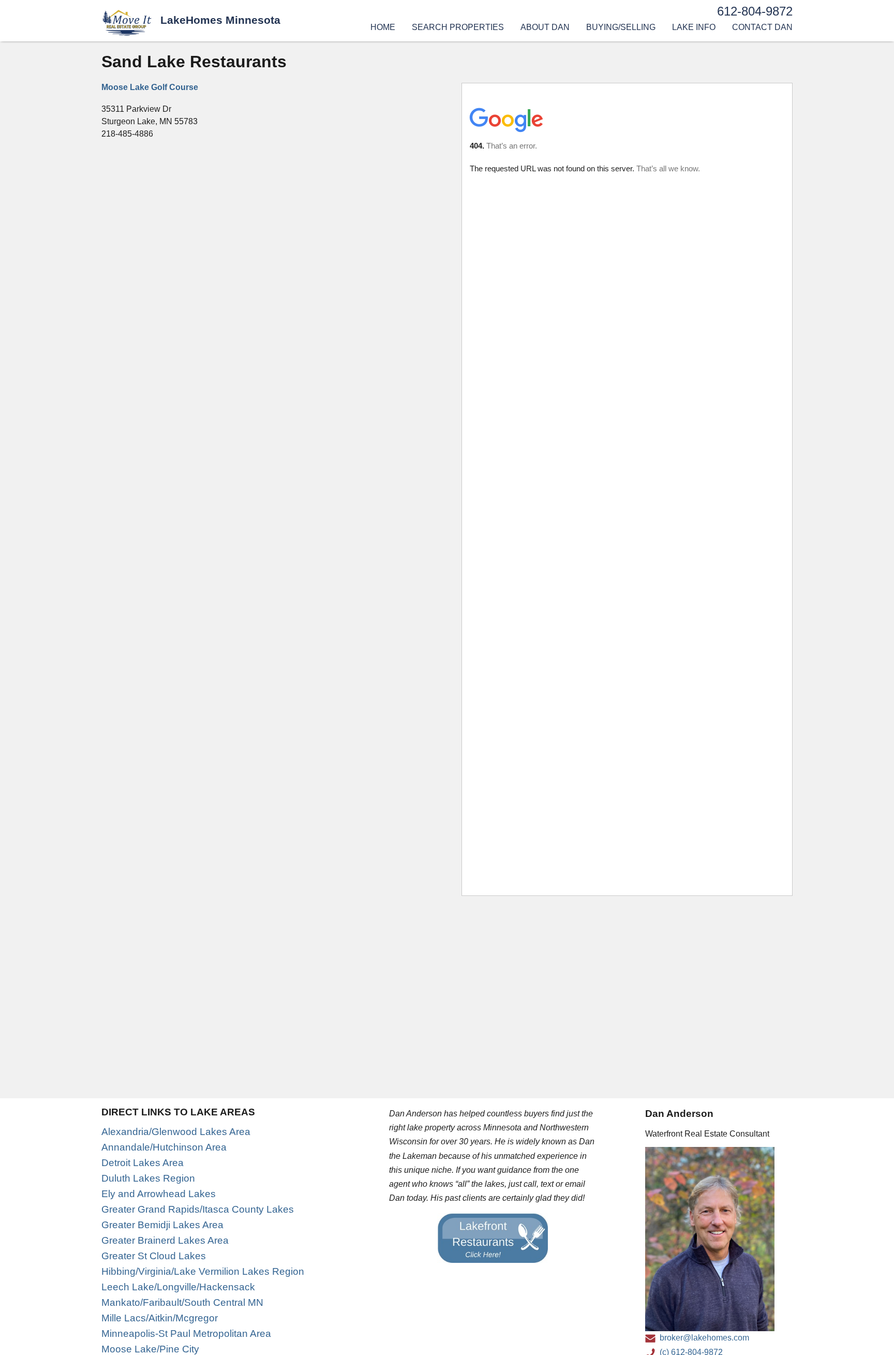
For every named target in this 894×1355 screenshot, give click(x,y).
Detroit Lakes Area (142, 1162)
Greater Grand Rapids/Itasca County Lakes (197, 1209)
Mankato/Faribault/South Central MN (182, 1302)
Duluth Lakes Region (148, 1178)
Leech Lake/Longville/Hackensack (178, 1287)
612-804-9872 (755, 11)
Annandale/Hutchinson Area (164, 1147)
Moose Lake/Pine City (150, 1349)
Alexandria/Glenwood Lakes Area (175, 1131)
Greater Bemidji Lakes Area (162, 1224)
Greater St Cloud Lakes (153, 1255)
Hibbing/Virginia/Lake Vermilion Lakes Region (202, 1271)
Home (382, 27)
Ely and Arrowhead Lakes (158, 1193)
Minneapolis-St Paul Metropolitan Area (186, 1333)
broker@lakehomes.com (704, 1337)
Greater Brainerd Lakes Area (165, 1240)
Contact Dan (762, 27)
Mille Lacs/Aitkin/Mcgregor (159, 1318)
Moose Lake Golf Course (149, 87)
